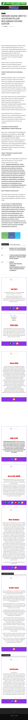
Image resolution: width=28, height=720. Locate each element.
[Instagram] (14, 308)
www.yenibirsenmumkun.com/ (17, 498)
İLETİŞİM (12, 715)
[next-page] (5, 274)
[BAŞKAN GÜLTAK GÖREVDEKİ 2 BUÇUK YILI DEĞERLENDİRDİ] (5, 249)
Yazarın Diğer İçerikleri (15, 244)
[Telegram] (19, 502)
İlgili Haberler (5, 244)
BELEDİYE (9, 11)
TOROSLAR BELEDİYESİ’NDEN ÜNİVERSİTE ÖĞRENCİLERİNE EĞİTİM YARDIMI (17, 256)
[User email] (17, 308)
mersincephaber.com (20, 304)
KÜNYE (16, 715)
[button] (2, 8)
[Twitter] (12, 502)
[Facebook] (10, 308)
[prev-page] (2, 274)
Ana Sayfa (3, 11)
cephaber (6, 26)
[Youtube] (15, 502)
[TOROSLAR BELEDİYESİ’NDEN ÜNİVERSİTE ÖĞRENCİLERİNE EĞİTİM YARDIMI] (5, 256)
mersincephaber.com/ (19, 339)
